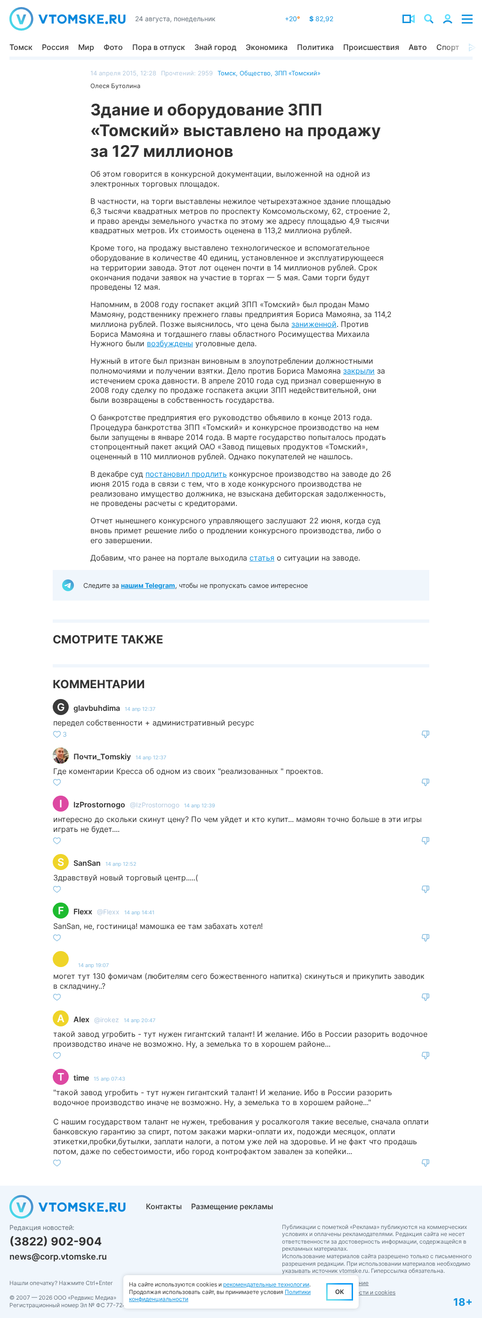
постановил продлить (186, 474)
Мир (86, 47)
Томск (20, 47)
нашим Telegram (148, 585)
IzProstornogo (99, 804)
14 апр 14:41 (139, 912)
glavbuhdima (96, 708)
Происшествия (371, 47)
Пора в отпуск (158, 47)
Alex (81, 1019)
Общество (255, 73)
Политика (315, 47)
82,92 (321, 19)
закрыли (359, 370)
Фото (113, 47)
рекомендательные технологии (266, 1284)
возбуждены (170, 343)
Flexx (82, 911)
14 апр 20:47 (139, 1020)
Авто (418, 47)
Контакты (164, 1206)
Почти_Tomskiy (102, 756)
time (81, 1077)
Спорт (447, 47)
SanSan (87, 863)
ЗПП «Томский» (297, 73)
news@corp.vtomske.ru (58, 1256)
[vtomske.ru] (67, 19)
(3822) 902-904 (55, 1241)
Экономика (267, 47)
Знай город (215, 47)
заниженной (314, 324)
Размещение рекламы (232, 1206)
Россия (55, 47)
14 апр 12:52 (121, 864)
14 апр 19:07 (93, 965)
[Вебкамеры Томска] (408, 19)
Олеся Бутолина (115, 85)
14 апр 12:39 (199, 805)
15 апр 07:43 (109, 1078)
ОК (339, 1291)
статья (261, 557)
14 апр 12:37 (140, 709)
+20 (292, 19)
